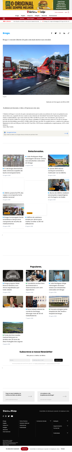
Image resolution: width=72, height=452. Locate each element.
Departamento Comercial (57, 427)
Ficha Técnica (23, 421)
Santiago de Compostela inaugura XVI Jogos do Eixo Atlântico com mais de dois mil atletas (49, 21)
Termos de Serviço (51, 363)
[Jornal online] (10, 13)
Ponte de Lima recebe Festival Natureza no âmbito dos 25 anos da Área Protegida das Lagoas (12, 324)
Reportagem (30, 18)
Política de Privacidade (40, 363)
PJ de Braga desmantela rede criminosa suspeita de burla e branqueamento (11, 157)
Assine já (24, 449)
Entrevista (40, 18)
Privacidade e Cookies (7, 440)
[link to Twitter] (9, 416)
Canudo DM (49, 18)
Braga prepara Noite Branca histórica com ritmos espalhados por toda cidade (12, 272)
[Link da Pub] (36, 5)
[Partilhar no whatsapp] (60, 33)
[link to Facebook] (3, 416)
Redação (55, 421)
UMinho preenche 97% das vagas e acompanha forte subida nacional (13, 180)
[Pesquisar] (68, 18)
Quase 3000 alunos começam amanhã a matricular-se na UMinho (58, 156)
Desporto (30, 15)
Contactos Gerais (41, 421)
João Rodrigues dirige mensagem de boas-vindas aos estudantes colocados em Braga (36, 157)
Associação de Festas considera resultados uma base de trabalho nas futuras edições (12, 298)
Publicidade (23, 427)
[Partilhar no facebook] (51, 33)
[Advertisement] (36, 244)
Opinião (22, 18)
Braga (4, 421)
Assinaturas (23, 425)
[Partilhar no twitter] (56, 33)
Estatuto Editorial (24, 423)
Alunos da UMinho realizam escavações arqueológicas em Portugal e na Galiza (57, 181)
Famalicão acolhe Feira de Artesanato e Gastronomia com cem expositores (35, 272)
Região (23, 15)
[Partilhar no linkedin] (64, 33)
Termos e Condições (7, 441)
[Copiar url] (68, 33)
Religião (37, 15)
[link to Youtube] (12, 416)
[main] (36, 216)
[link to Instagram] (5, 416)
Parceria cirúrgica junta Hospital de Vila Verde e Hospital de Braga (59, 297)
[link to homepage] (36, 12)
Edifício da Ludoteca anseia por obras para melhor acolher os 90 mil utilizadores (35, 205)
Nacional (44, 15)
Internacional (53, 15)
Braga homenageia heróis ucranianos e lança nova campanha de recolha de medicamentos (13, 205)
